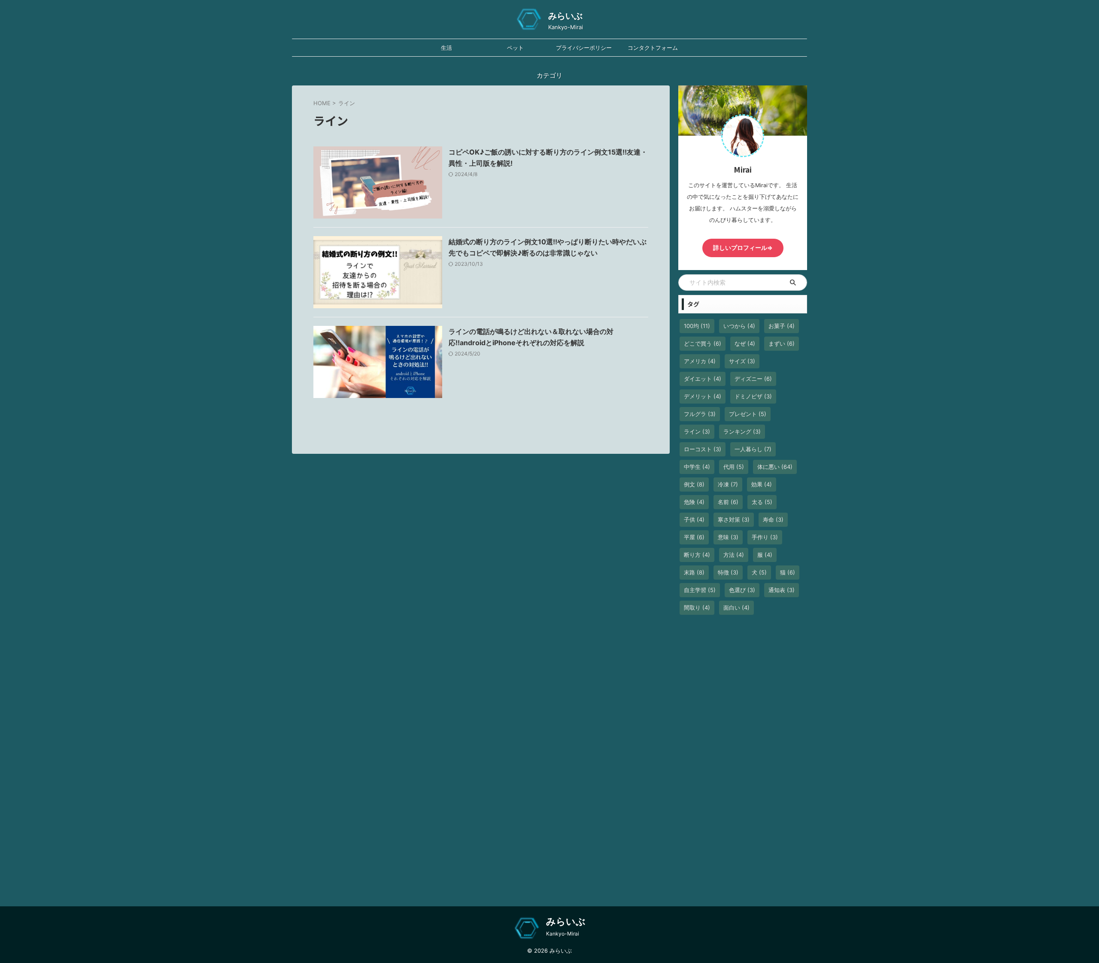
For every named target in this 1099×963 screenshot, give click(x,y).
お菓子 (781, 325)
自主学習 (700, 589)
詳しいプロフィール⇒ (743, 247)
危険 (694, 501)
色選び (742, 589)
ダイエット (702, 378)
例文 (694, 484)
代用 (733, 466)
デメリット (702, 396)
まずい (781, 343)
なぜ (745, 343)
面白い (736, 607)
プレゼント (747, 413)
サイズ (742, 361)
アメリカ (700, 361)
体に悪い (774, 466)
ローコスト (702, 449)
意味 (728, 537)
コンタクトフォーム (653, 47)
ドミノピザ (753, 396)
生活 (446, 47)
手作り (765, 537)
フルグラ (700, 413)
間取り (697, 607)
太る (762, 501)
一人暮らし (753, 449)
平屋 (694, 537)
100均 (697, 325)
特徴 (728, 572)
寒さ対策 (734, 519)
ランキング (742, 431)
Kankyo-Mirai (562, 933)
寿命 (773, 519)
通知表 (781, 589)
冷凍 (728, 484)
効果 (761, 484)
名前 (728, 501)
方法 (733, 554)
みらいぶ (565, 16)
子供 (694, 519)
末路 (694, 572)
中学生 (697, 466)
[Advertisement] (742, 763)
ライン (697, 431)
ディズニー (753, 378)
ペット (515, 47)
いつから (739, 325)
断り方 (697, 554)
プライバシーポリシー (584, 47)
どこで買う (702, 343)
